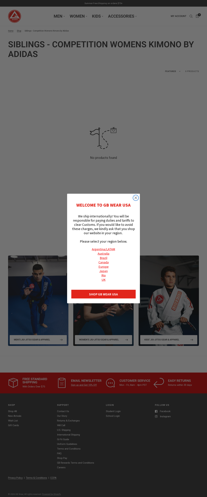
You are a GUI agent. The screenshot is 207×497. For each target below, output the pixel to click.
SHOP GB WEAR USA (103, 294)
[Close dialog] (136, 198)
